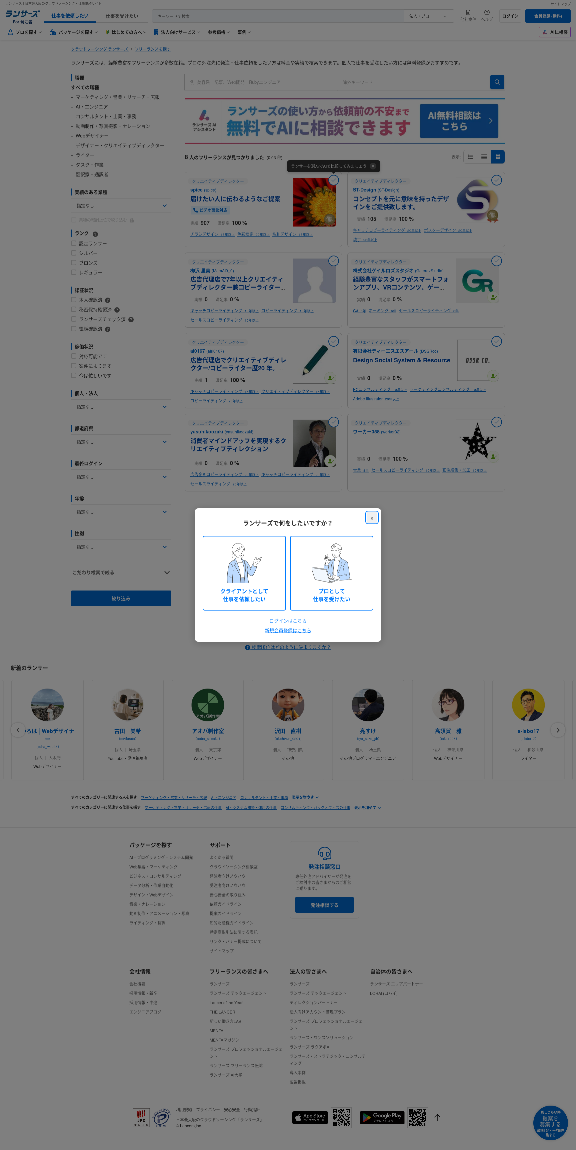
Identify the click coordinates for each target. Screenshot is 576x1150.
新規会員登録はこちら (288, 630)
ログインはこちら (288, 620)
